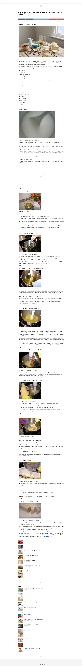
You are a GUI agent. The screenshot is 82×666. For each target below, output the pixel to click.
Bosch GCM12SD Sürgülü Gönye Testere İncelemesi (33, 619)
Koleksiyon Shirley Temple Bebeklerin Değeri (32, 648)
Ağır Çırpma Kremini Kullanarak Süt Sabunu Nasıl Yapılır (34, 545)
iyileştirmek (46, 536)
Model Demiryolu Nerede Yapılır (30, 607)
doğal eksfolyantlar (42, 403)
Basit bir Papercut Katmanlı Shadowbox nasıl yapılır (34, 602)
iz (27, 335)
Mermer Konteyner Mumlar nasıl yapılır (31, 540)
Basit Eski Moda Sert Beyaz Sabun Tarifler (32, 565)
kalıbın (38, 496)
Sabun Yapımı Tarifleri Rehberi (29, 570)
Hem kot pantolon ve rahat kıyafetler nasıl (32, 624)
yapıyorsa (43, 405)
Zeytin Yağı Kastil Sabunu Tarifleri (30, 638)
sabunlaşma (23, 301)
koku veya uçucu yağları (30, 374)
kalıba (32, 485)
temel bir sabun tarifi (27, 68)
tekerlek (36, 227)
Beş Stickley (26, 643)
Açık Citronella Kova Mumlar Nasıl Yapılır (31, 555)
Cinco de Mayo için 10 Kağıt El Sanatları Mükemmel (33, 588)
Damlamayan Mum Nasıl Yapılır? (30, 560)
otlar (55, 403)
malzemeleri (43, 61)
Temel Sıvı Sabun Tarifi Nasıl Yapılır (30, 550)
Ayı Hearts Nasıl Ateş (28, 614)
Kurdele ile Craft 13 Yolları (29, 629)
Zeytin (23, 227)
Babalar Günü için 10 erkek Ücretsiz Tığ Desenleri (33, 597)
